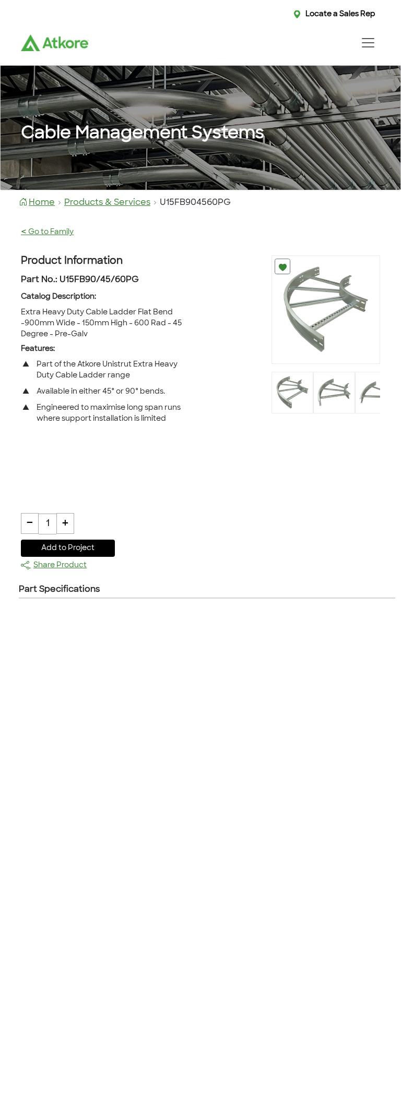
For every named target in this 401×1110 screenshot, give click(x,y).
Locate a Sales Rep (340, 14)
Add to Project (68, 548)
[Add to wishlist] (282, 266)
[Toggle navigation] (368, 43)
